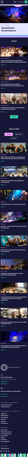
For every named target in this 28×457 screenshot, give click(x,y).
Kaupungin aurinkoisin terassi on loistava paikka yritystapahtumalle (14, 323)
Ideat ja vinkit (18, 134)
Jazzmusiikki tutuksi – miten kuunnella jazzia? (13, 204)
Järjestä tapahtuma (5, 407)
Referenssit (14, 138)
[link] (23, 2)
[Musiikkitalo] (1, 25)
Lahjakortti (3, 421)
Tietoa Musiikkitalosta (6, 434)
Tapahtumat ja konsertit (6, 405)
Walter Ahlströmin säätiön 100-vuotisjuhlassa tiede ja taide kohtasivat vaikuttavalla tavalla (13, 157)
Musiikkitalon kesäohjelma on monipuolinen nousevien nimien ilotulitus (13, 108)
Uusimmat (8, 134)
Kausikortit (3, 419)
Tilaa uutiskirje (4, 436)
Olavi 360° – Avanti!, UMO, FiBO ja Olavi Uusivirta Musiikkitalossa (14, 227)
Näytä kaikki (14, 116)
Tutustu (2, 65)
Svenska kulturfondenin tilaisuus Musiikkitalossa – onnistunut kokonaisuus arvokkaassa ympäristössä (14, 298)
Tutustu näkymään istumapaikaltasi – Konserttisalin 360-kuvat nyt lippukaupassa (12, 85)
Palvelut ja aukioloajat (6, 432)
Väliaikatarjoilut (4, 415)
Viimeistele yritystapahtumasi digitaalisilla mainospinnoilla (12, 181)
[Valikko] (26, 2)
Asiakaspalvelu (4, 381)
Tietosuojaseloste (5, 448)
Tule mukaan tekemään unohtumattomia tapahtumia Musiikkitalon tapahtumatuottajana (13, 61)
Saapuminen (4, 394)
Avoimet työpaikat (5, 441)
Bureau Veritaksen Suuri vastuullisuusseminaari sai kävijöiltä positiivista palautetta (13, 346)
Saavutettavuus (4, 396)
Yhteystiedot (4, 384)
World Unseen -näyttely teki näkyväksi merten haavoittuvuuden (13, 250)
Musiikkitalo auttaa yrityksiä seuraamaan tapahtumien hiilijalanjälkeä (12, 274)
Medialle (3, 437)
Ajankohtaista (4, 430)
